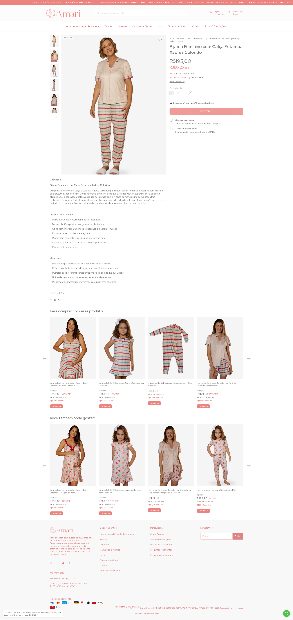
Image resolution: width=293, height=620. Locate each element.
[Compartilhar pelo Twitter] (55, 300)
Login (216, 12)
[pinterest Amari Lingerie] (70, 563)
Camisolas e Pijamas (142, 26)
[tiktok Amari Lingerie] (63, 563)
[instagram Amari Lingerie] (51, 563)
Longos (205, 39)
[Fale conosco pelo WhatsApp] (286, 613)
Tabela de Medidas (204, 103)
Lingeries (122, 26)
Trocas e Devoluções (160, 539)
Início (172, 39)
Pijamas (197, 39)
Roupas (108, 26)
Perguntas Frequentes (161, 549)
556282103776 (57, 573)
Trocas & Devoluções (215, 26)
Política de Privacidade (161, 544)
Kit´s (160, 26)
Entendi (32, 615)
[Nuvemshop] (127, 608)
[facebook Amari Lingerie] (57, 563)
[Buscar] (184, 13)
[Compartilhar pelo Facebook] (51, 300)
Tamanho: (176, 88)
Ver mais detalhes (177, 81)
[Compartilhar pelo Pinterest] (59, 300)
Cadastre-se (219, 14)
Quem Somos (157, 534)
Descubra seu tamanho (161, 555)
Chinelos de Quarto (177, 26)
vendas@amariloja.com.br (63, 578)
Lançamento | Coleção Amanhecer (82, 26)
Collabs (195, 26)
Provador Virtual (181, 103)
